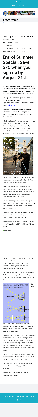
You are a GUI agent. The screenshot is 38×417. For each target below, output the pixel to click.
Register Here (11, 105)
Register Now (7, 86)
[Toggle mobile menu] (34, 11)
